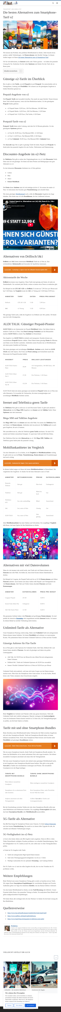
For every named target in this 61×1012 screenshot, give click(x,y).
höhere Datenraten (50, 824)
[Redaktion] (7, 928)
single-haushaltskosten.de (13, 1009)
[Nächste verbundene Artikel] (56, 957)
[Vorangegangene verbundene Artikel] (52, 957)
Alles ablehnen (19, 1005)
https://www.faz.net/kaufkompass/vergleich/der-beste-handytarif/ (27, 913)
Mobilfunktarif (20, 194)
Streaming (19, 618)
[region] (20, 999)
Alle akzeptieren (30, 1005)
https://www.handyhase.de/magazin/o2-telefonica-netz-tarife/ (26, 919)
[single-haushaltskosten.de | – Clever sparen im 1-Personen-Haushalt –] (10, 3)
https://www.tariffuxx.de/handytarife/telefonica (22, 916)
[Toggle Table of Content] (20, 71)
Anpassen (9, 1005)
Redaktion (14, 926)
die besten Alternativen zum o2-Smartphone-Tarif (33, 57)
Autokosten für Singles (38, 990)
